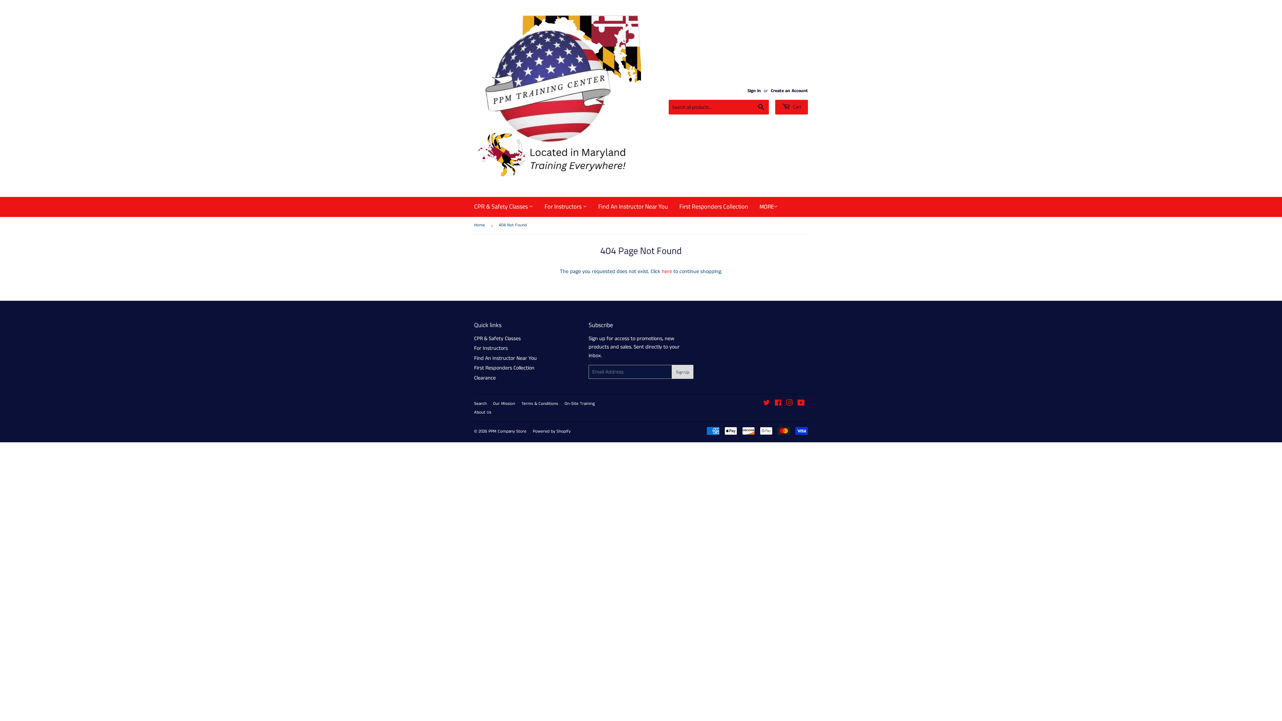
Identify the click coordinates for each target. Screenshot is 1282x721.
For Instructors (564, 206)
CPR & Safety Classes (501, 206)
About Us (482, 412)
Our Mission (504, 404)
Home (479, 225)
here (667, 271)
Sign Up (682, 372)
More (767, 207)
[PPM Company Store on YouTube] (801, 404)
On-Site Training (580, 404)
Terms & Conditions (539, 404)
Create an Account (789, 91)
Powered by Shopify (552, 431)
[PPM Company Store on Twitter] (766, 404)
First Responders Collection (713, 206)
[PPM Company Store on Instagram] (789, 404)
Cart (796, 106)
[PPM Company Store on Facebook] (778, 404)
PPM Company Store (507, 431)
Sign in (754, 91)
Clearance (485, 378)
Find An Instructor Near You (633, 206)
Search (480, 404)
